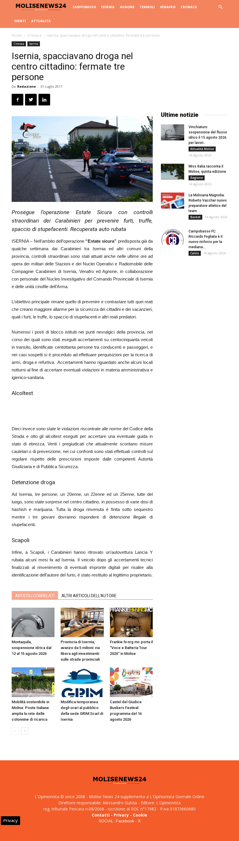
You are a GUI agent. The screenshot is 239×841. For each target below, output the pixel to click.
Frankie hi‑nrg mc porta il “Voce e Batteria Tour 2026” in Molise (131, 648)
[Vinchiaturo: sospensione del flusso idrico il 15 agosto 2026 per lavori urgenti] (172, 132)
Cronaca (189, 7)
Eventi (20, 21)
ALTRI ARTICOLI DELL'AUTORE (89, 595)
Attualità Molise (202, 149)
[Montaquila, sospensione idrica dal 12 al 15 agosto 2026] (33, 622)
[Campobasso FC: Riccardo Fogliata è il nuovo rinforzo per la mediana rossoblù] (172, 237)
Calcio (194, 253)
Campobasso (84, 7)
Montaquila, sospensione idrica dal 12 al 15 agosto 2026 (31, 648)
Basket (195, 217)
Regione (196, 178)
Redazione (26, 86)
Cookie (140, 815)
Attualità (41, 21)
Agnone (127, 7)
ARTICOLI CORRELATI (35, 595)
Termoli (147, 7)
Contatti (101, 815)
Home (17, 35)
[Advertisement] (82, 410)
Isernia (108, 7)
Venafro (167, 7)
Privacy (121, 815)
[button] (220, 7)
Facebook (125, 821)
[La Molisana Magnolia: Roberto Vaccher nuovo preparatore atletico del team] (172, 201)
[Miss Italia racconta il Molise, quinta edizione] (172, 172)
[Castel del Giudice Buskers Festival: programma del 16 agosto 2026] (131, 682)
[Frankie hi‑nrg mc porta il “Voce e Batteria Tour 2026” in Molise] (131, 622)
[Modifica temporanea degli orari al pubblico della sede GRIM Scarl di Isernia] (82, 682)
